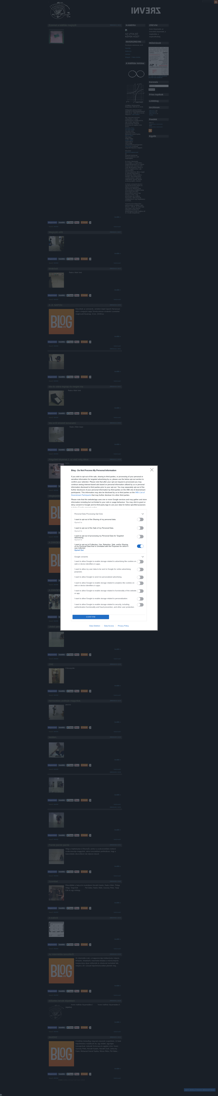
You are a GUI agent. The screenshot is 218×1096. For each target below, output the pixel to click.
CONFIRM (91, 617)
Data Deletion (94, 626)
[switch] (140, 519)
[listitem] (109, 514)
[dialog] (109, 548)
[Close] (152, 470)
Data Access (109, 626)
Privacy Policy (123, 626)
